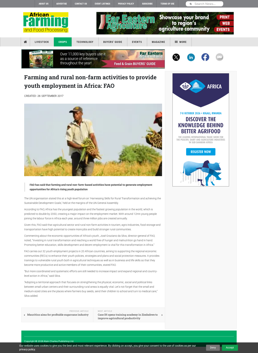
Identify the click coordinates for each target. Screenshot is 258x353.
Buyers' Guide (112, 41)
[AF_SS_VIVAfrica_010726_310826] (201, 130)
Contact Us (81, 3)
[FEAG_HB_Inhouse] (93, 58)
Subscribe (147, 3)
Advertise (61, 3)
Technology (84, 41)
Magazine (158, 41)
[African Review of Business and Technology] (46, 23)
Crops (63, 41)
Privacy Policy (126, 3)
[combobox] (204, 3)
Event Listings (102, 3)
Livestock (42, 41)
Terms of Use (167, 3)
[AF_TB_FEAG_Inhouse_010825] (165, 23)
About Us (43, 3)
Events (137, 41)
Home (26, 41)
